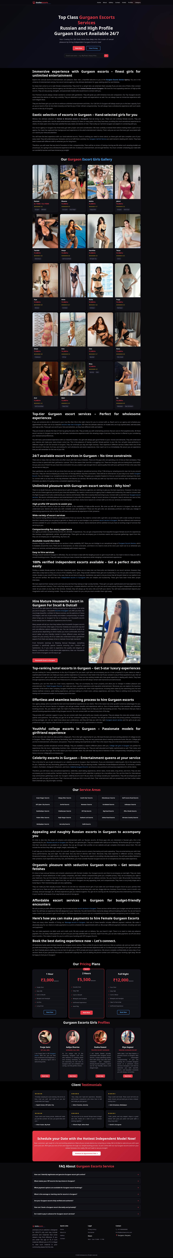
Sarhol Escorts (64, 804)
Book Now (78, 48)
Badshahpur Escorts (42, 811)
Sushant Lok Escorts (86, 817)
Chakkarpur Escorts (64, 811)
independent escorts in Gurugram (73, 578)
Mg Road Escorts (108, 811)
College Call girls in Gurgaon (119, 746)
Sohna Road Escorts (108, 817)
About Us (63, 1232)
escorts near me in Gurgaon (71, 425)
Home (99, 2)
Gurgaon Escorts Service (115, 80)
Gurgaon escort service (114, 720)
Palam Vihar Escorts (42, 817)
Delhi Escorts (86, 824)
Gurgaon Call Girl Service (98, 139)
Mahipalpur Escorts (43, 824)
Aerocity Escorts (64, 824)
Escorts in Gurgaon (61, 611)
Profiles (130, 2)
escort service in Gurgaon (108, 520)
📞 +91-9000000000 (121, 1229)
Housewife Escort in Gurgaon (45, 660)
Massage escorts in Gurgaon (75, 922)
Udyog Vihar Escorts (64, 798)
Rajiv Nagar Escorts (64, 817)
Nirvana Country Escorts (130, 817)
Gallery (111, 2)
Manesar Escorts (86, 804)
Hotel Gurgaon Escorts (54, 686)
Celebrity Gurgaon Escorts (79, 767)
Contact (117, 2)
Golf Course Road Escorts (130, 798)
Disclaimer (91, 1232)
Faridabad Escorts (108, 804)
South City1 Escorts (86, 798)
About (105, 2)
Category (138, 2)
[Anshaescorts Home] (43, 2)
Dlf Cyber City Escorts (43, 804)
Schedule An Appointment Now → (86, 1153)
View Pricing (93, 48)
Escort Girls (91, 159)
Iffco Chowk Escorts (130, 811)
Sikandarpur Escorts (108, 798)
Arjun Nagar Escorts (42, 798)
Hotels (124, 2)
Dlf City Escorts (86, 811)
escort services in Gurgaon (87, 909)
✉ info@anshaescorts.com (124, 1232)
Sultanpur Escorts (130, 804)
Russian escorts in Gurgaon (56, 842)
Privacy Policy (92, 1229)
